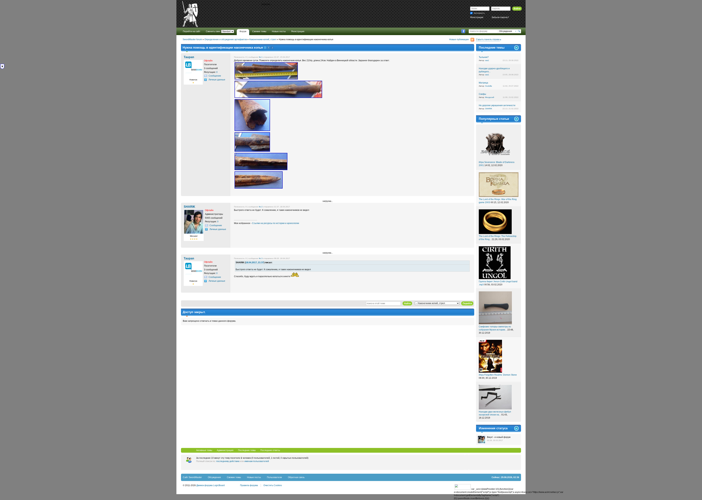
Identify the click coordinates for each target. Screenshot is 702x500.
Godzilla (488, 86)
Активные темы (204, 450)
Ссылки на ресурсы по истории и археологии (275, 223)
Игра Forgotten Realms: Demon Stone (498, 375)
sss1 (487, 60)
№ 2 (261, 207)
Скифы (482, 94)
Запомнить (479, 13)
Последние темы (247, 450)
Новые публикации (459, 39)
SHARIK (488, 109)
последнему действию (227, 461)
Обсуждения (214, 477)
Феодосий (489, 97)
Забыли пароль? (500, 17)
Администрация (225, 450)
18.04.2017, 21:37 (255, 262)
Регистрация (476, 17)
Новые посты (254, 477)
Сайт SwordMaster (192, 477)
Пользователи (274, 477)
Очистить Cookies (272, 485)
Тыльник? (484, 57)
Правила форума (249, 485)
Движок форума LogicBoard (210, 485)
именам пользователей (256, 461)
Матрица (483, 82)
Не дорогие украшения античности (497, 105)
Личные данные (217, 79)
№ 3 (261, 258)
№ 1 (261, 57)
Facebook (463, 31)
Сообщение (215, 76)
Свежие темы (234, 477)
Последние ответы (270, 450)
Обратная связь (296, 477)
